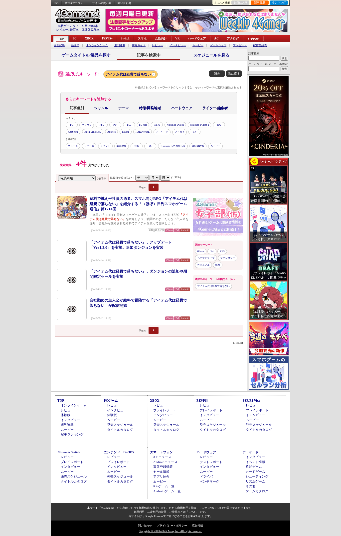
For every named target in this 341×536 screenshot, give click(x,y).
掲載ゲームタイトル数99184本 (78, 26)
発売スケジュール (120, 425)
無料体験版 (198, 146)
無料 (217, 265)
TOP (61, 39)
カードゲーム (255, 472)
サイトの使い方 (101, 2)
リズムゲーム (255, 481)
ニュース (73, 146)
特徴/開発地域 (150, 108)
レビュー (157, 45)
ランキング (279, 2)
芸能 (136, 146)
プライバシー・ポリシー (172, 525)
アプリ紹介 (161, 476)
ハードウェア (197, 38)
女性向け (161, 38)
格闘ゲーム (254, 467)
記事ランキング (72, 434)
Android (111, 131)
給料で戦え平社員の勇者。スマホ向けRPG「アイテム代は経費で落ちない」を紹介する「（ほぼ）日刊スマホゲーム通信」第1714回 (138, 204)
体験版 (65, 415)
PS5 (102, 124)
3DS (219, 124)
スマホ (142, 38)
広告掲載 (197, 525)
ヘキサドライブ (206, 258)
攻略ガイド (139, 45)
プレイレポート (164, 410)
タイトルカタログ (120, 430)
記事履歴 (259, 2)
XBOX (89, 38)
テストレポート (211, 462)
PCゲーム (111, 400)
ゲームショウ (218, 45)
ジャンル (101, 108)
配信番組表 (260, 45)
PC (75, 38)
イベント (105, 146)
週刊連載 (119, 45)
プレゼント (240, 45)
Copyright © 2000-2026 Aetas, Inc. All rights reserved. (170, 531)
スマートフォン (161, 452)
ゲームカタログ (257, 491)
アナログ (233, 38)
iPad (212, 251)
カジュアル (203, 265)
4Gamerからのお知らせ (172, 146)
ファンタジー (227, 258)
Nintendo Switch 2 (199, 124)
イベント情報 (255, 462)
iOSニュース (162, 457)
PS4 (115, 124)
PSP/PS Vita (251, 400)
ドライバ (206, 476)
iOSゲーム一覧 (163, 486)
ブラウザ (87, 125)
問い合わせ (124, 2)
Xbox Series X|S (92, 131)
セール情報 (161, 472)
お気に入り (240, 2)
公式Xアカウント (75, 2)
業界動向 (122, 146)
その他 (250, 486)
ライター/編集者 (215, 108)
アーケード (162, 132)
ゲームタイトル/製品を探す (86, 55)
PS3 (129, 124)
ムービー (197, 45)
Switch (125, 38)
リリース (89, 146)
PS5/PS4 (107, 38)
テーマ (123, 108)
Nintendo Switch (175, 124)
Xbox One (73, 131)
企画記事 (59, 45)
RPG (222, 251)
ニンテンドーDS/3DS (119, 452)
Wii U (157, 124)
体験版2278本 (91, 29)
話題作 (75, 45)
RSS (56, 2)
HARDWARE (143, 131)
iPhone (125, 131)
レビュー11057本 (67, 29)
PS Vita (143, 124)
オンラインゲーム (97, 45)
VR (177, 38)
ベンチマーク (209, 481)
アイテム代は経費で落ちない (128, 74)
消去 (217, 73)
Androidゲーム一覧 (167, 491)
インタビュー (178, 45)
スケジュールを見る (211, 55)
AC (216, 38)
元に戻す (234, 73)
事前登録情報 (163, 467)
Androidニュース (165, 462)
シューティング (257, 476)
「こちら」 (192, 511)
